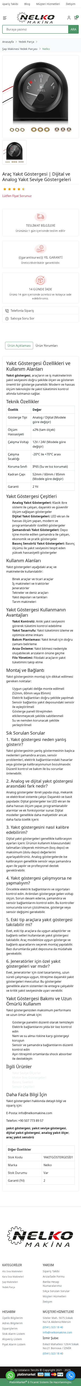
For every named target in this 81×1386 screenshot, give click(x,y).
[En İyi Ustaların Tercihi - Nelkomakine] (36, 17)
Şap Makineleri (10, 1282)
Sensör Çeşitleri (23, 1086)
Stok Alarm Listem (13, 1334)
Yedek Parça (8, 1287)
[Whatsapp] (10, 1375)
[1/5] (4, 189)
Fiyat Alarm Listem (13, 1344)
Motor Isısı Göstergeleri (29, 1077)
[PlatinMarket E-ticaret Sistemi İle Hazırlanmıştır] (26, 1374)
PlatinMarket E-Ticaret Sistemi (29, 1382)
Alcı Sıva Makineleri (12, 1271)
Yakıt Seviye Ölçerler (26, 1073)
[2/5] (7, 189)
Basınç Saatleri (22, 1082)
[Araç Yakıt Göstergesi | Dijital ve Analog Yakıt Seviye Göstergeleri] (40, 97)
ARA (73, 29)
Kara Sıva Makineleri (13, 1276)
